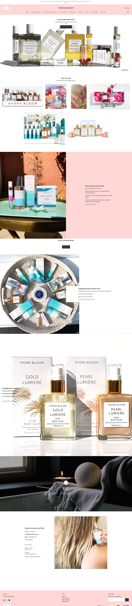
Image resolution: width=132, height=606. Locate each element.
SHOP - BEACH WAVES (90, 277)
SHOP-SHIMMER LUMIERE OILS (9, 474)
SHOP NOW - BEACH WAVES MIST (86, 372)
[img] (125, 8)
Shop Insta (66, 320)
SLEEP (66, 562)
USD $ (5, 8)
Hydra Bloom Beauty (66, 8)
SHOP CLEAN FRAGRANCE (119, 77)
